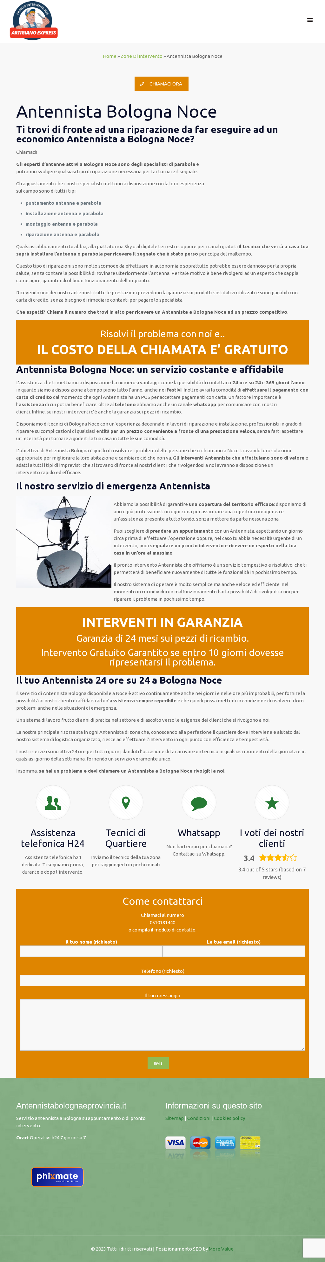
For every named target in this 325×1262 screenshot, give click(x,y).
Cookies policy (229, 1118)
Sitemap (174, 1118)
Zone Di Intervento (141, 56)
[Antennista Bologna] (34, 20)
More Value (221, 1249)
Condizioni (198, 1118)
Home (109, 56)
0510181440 (162, 922)
